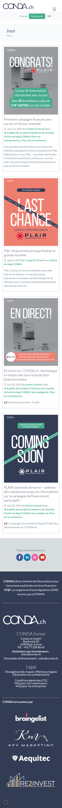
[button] (5, 802)
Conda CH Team (35, 128)
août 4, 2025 (14, 260)
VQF (7, 590)
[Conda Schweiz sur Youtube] (42, 557)
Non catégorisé (39, 392)
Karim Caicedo (33, 384)
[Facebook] (19, 557)
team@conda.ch (31, 654)
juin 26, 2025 (14, 384)
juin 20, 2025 (14, 505)
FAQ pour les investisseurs (31, 683)
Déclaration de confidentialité (31, 674)
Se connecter (37, 16)
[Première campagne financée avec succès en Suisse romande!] (31, 81)
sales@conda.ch (48, 658)
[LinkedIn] (27, 557)
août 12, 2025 (14, 128)
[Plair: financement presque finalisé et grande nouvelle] (31, 212)
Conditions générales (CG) (31, 680)
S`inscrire (23, 16)
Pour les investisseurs (34, 140)
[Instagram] (34, 557)
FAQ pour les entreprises (31, 686)
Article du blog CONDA (17, 136)
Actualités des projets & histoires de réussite (29, 132)
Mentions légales (46, 671)
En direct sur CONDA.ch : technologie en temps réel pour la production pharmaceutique (30, 375)
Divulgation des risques (19, 671)
